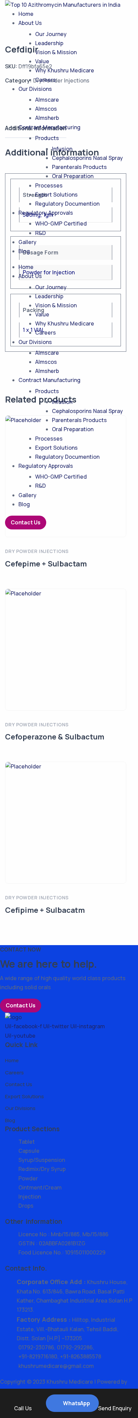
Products (47, 138)
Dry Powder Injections (36, 551)
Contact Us (26, 522)
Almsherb (47, 118)
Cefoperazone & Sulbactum (54, 737)
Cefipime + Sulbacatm (45, 910)
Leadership (49, 43)
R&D (40, 233)
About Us (30, 23)
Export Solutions (56, 194)
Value (42, 61)
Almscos (46, 108)
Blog (24, 251)
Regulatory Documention (67, 203)
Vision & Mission (56, 52)
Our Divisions (35, 89)
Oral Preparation (72, 176)
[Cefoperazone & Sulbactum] (65, 650)
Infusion (62, 148)
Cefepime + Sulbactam (46, 564)
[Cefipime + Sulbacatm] (65, 823)
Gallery (27, 242)
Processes (49, 185)
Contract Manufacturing (49, 127)
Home (25, 14)
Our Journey (51, 34)
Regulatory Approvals (45, 212)
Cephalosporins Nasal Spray (87, 158)
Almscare (47, 99)
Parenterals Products (79, 167)
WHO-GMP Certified (61, 223)
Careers (45, 79)
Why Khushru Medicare (64, 70)
